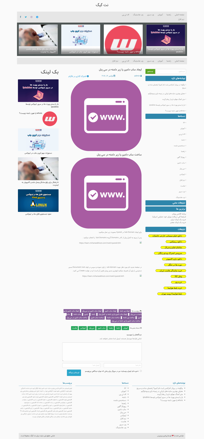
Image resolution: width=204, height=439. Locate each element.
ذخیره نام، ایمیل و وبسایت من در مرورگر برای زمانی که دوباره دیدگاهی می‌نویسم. (112, 371)
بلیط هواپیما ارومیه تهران (171, 294)
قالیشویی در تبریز (37, 400)
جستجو (150, 71)
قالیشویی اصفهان (48, 397)
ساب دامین (181, 163)
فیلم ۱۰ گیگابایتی (58, 397)
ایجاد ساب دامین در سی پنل (91, 311)
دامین (86, 314)
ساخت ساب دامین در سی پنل (77, 317)
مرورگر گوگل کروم (49, 414)
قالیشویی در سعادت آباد (43, 402)
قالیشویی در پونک (44, 408)
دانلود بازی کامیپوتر (174, 259)
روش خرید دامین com (32, 394)
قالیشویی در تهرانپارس (66, 402)
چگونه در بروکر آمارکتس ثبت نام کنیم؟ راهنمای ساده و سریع (167, 86)
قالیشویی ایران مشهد (38, 397)
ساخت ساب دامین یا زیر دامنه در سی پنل (126, 321)
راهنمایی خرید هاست (44, 394)
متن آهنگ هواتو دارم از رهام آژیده (173, 99)
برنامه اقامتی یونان (179, 214)
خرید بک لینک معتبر (178, 222)
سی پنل (182, 168)
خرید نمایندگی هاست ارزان (171, 270)
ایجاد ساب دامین (110, 311)
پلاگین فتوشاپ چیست (38, 417)
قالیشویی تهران (68, 400)
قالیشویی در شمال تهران (65, 405)
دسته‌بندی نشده (179, 145)
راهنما (169, 14)
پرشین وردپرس (162, 436)
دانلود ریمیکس (176, 241)
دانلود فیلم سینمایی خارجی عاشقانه (167, 236)
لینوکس (182, 174)
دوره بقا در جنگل (175, 265)
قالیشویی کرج (32, 411)
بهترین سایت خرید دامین (48, 388)
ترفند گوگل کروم (36, 388)
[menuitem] (179, 15)
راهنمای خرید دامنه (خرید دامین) (58, 394)
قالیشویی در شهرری (53, 405)
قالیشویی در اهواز (47, 400)
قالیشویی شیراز (68, 411)
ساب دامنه (77, 314)
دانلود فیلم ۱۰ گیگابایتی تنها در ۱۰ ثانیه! (50, 391)
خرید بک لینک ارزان (178, 219)
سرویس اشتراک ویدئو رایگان (170, 253)
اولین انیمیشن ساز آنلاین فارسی (63, 388)
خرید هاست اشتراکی (26, 388)
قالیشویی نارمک (41, 411)
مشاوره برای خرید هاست (38, 414)
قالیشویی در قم (32, 405)
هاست (182, 186)
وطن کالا (178, 276)
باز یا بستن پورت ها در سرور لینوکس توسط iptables (167, 105)
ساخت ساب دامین (97, 317)
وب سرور (150, 14)
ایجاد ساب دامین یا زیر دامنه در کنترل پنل (113, 314)
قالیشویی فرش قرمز (58, 411)
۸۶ (184, 122)
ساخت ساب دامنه (113, 317)
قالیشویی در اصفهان (58, 400)
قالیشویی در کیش (25, 408)
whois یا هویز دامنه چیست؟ (175, 111)
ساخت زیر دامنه (128, 317)
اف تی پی (125, 14)
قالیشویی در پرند (54, 408)
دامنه (183, 140)
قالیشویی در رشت (55, 402)
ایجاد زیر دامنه (125, 311)
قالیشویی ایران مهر (27, 397)
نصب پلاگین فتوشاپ (50, 417)
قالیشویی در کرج (34, 408)
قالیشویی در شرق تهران (30, 402)
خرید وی (178, 282)
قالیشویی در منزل (63, 408)
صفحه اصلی (179, 14)
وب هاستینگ (138, 14)
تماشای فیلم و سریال (173, 247)
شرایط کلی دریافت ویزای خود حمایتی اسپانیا (169, 216)
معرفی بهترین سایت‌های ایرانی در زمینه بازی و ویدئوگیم (166, 93)
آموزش (160, 14)
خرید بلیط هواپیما (175, 288)
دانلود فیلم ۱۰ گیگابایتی (66, 391)
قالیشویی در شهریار (42, 405)
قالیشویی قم (49, 411)
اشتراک (77, 76)
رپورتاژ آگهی (181, 157)
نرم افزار (181, 19)
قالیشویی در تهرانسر (27, 400)
